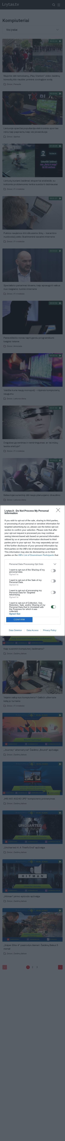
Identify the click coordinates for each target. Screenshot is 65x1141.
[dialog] (32, 570)
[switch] (53, 570)
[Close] (59, 511)
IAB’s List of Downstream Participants (36, 555)
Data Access (32, 630)
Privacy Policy (49, 630)
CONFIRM (19, 619)
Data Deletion (15, 630)
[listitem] (32, 564)
